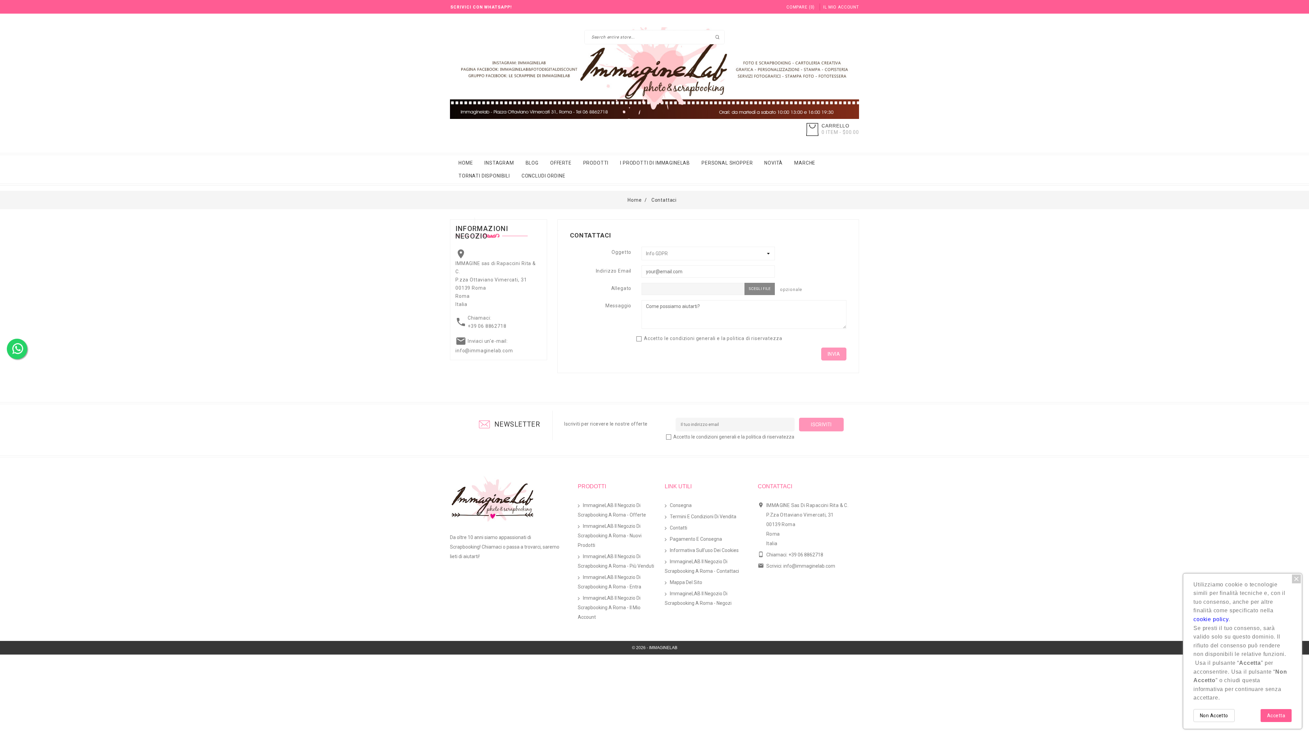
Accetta (1276, 715)
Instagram (499, 163)
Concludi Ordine (544, 176)
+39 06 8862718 (487, 326)
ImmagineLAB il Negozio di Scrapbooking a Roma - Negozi (698, 598)
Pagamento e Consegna (696, 539)
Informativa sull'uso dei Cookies (704, 550)
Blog (532, 163)
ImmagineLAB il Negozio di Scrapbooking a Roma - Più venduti (616, 561)
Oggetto (621, 252)
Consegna (681, 505)
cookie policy (1211, 619)
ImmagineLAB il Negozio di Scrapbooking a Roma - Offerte (612, 510)
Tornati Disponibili (484, 176)
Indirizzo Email (614, 271)
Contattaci (775, 486)
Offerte (561, 163)
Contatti (678, 528)
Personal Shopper (727, 163)
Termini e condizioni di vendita (703, 516)
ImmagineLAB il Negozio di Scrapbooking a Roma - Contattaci (702, 566)
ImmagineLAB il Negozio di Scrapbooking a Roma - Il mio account (609, 607)
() (800, 7)
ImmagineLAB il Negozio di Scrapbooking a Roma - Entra (609, 581)
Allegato (621, 288)
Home (465, 163)
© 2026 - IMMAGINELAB (654, 647)
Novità (773, 163)
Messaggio (618, 305)
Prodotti (596, 163)
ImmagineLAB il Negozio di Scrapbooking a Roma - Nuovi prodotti (610, 535)
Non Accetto (1214, 715)
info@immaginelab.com (484, 350)
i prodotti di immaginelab (655, 163)
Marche (804, 163)
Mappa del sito (686, 582)
